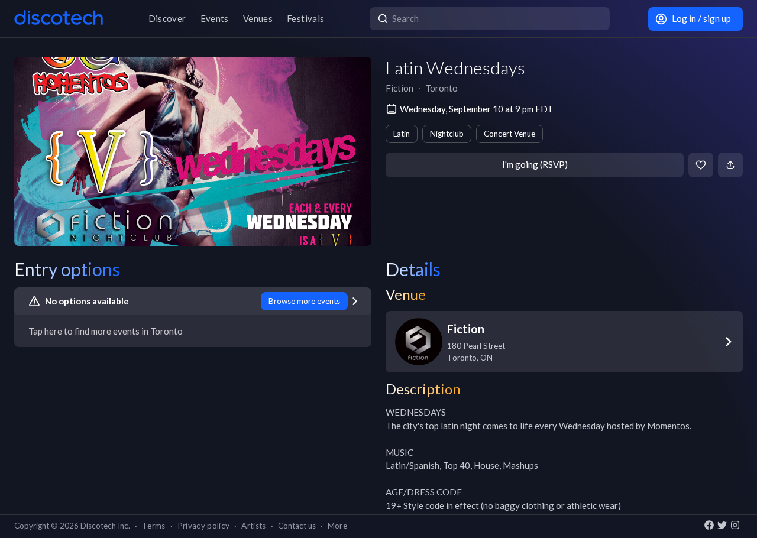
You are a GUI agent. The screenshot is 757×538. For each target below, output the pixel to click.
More (337, 525)
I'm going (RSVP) (535, 164)
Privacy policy (203, 525)
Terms (154, 525)
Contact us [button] (297, 525)
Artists (253, 525)
